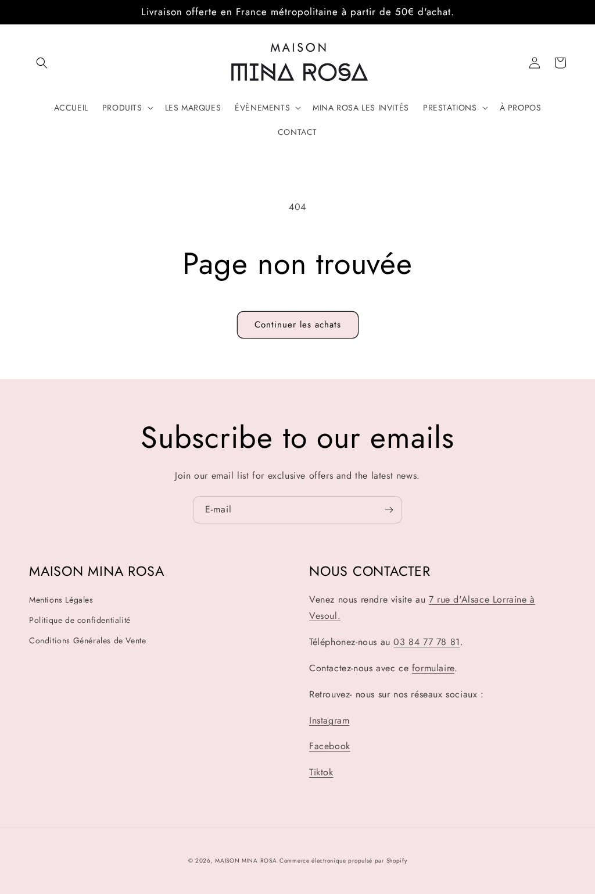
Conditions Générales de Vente (87, 640)
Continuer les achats (298, 324)
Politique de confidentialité (80, 620)
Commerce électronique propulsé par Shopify (343, 860)
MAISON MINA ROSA (246, 860)
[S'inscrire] (389, 509)
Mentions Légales (61, 600)
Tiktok (321, 772)
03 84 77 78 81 (426, 642)
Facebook (329, 746)
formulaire (433, 668)
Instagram (329, 720)
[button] (42, 63)
